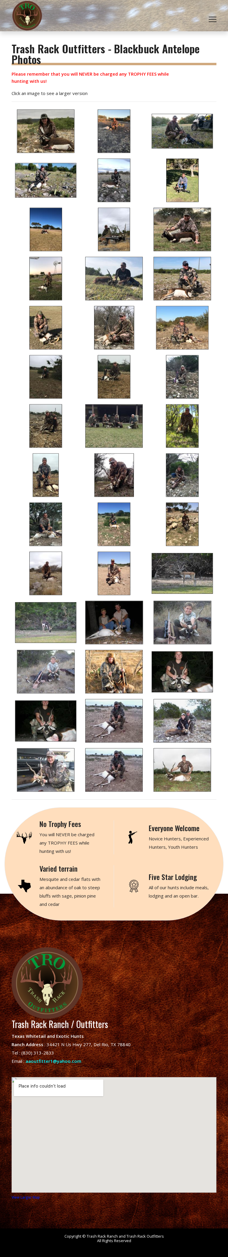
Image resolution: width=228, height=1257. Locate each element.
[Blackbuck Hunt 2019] (114, 180)
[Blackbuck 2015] (114, 475)
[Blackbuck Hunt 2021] (114, 131)
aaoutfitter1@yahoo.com (53, 1061)
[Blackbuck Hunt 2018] (46, 278)
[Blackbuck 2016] (46, 376)
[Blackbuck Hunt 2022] (46, 131)
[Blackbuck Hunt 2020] (182, 131)
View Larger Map (26, 1197)
